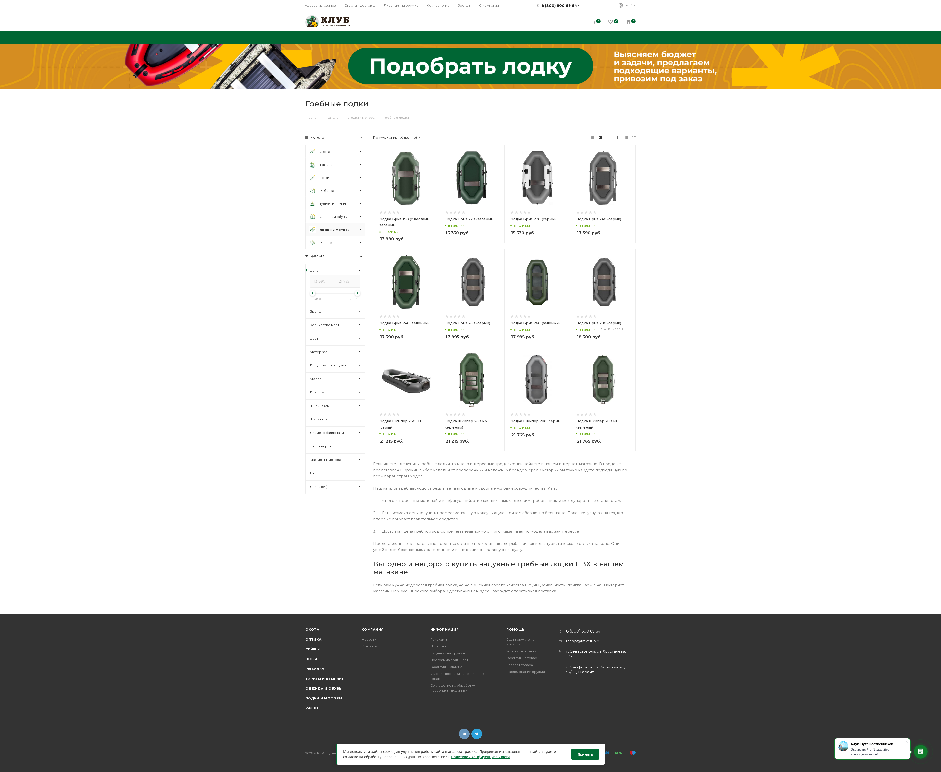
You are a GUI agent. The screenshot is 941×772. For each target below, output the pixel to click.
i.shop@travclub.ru (583, 641)
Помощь (515, 629)
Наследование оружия (525, 672)
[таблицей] (634, 137)
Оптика (313, 639)
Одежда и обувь (323, 688)
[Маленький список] (592, 137)
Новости (369, 639)
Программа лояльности (450, 660)
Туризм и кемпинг (324, 678)
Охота (312, 629)
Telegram (476, 734)
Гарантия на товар (521, 658)
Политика (438, 646)
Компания (373, 629)
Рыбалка (314, 669)
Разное (313, 708)
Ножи (311, 659)
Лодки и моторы (323, 698)
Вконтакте (464, 734)
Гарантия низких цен (447, 667)
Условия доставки (521, 651)
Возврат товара (519, 665)
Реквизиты (439, 639)
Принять (585, 754)
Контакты (370, 646)
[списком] (626, 137)
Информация (444, 629)
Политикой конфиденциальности (480, 757)
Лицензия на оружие (447, 653)
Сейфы (312, 649)
